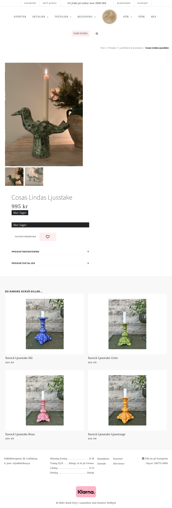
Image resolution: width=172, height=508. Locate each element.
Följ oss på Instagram (156, 458)
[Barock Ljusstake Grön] (127, 301)
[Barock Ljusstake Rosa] (44, 377)
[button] (97, 34)
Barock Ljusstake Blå (19, 358)
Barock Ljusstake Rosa (20, 434)
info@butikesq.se (21, 463)
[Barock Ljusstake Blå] (44, 301)
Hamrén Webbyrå (106, 502)
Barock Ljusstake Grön (103, 358)
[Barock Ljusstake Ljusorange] (127, 377)
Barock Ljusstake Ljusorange (106, 434)
